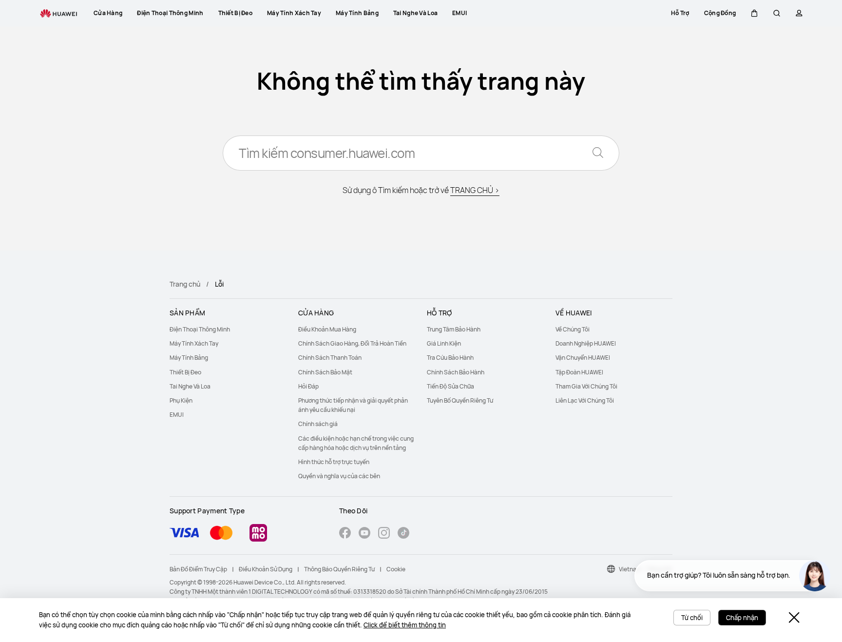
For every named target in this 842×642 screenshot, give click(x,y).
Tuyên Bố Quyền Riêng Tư (460, 400)
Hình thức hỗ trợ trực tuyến (333, 462)
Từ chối (692, 617)
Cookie (395, 569)
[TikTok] (403, 534)
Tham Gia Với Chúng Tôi (586, 386)
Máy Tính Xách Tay (194, 343)
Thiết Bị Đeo (185, 372)
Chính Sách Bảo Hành (455, 372)
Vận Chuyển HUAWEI (582, 357)
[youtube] (364, 534)
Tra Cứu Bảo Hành (450, 357)
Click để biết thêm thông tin (405, 625)
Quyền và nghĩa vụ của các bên (339, 476)
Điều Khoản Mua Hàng (327, 329)
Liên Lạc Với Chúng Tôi (584, 400)
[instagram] (384, 534)
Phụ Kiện (181, 400)
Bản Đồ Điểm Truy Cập (198, 569)
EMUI (177, 414)
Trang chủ (185, 284)
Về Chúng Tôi (572, 329)
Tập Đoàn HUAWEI (579, 372)
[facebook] (345, 534)
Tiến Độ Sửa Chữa (450, 386)
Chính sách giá (318, 424)
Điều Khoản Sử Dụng (265, 569)
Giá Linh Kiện (444, 343)
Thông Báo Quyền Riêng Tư (339, 569)
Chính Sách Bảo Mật (325, 372)
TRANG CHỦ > (474, 190)
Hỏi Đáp (308, 386)
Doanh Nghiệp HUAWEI (585, 343)
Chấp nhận (742, 617)
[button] (754, 13)
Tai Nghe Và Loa (190, 386)
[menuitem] (228, 329)
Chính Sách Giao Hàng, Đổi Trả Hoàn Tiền (352, 343)
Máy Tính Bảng (189, 357)
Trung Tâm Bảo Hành (453, 329)
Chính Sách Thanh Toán (330, 357)
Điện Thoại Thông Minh (200, 329)
